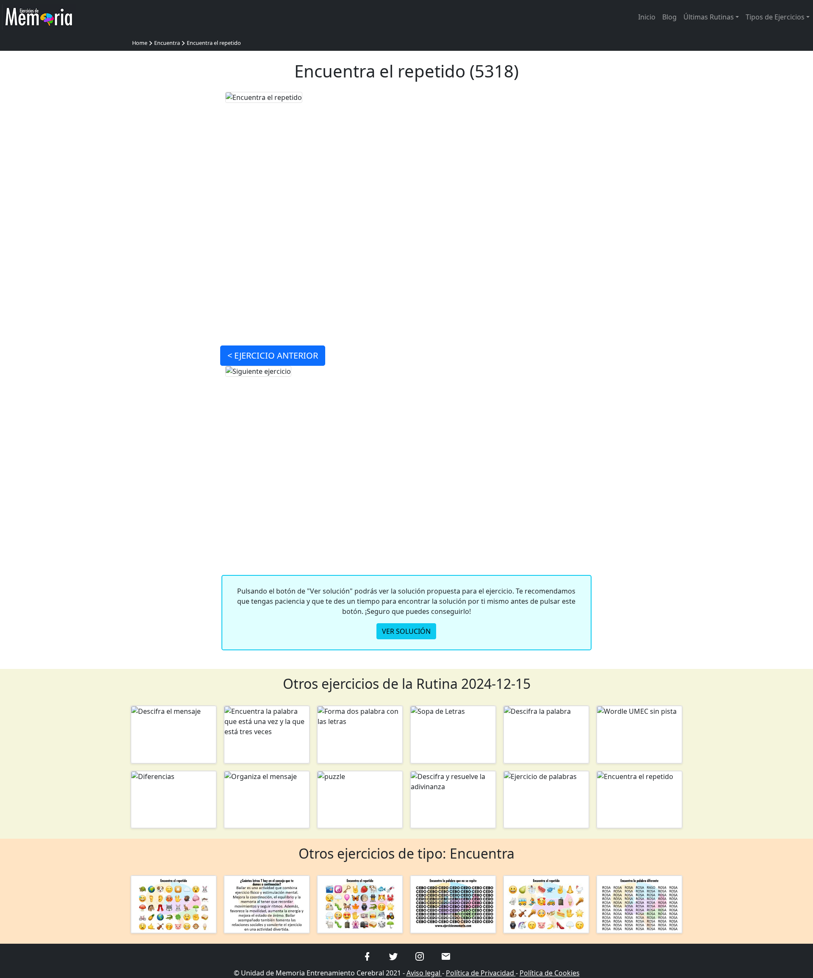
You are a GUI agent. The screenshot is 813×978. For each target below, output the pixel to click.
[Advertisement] (173, 218)
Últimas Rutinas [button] (708, 17)
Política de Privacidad (481, 973)
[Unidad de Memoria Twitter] (393, 956)
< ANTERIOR (272, 355)
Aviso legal (424, 973)
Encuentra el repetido (214, 43)
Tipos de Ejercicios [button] (775, 17)
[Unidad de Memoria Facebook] (367, 956)
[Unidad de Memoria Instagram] (420, 956)
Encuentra (167, 43)
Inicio (646, 17)
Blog (669, 17)
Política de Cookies (550, 973)
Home (139, 43)
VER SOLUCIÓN (406, 631)
